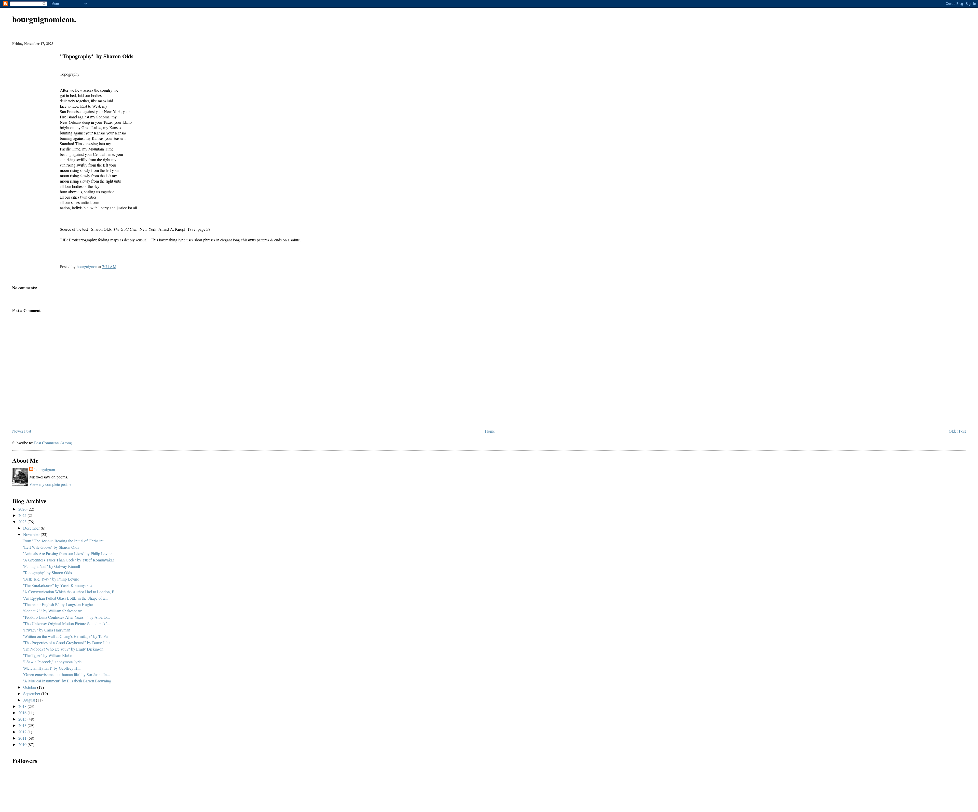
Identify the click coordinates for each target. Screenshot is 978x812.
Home (490, 431)
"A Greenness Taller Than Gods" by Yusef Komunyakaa (68, 559)
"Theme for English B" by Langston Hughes (58, 604)
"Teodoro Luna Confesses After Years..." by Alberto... (66, 617)
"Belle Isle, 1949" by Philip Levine (50, 579)
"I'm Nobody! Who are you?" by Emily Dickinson (62, 649)
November (32, 534)
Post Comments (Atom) (53, 442)
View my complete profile (50, 484)
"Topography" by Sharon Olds (47, 572)
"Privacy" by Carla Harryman (46, 629)
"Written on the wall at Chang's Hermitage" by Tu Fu (65, 636)
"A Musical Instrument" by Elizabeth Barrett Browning (66, 680)
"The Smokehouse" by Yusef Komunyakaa (57, 585)
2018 (23, 706)
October (30, 687)
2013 (23, 725)
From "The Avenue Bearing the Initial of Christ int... (64, 540)
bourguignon (44, 469)
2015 (23, 719)
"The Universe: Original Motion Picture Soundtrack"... (66, 623)
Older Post (957, 431)
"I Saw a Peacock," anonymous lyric (52, 661)
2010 (23, 744)
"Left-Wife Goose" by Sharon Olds (50, 547)
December (32, 528)
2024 (23, 515)
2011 (23, 738)
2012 (23, 731)
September (32, 693)
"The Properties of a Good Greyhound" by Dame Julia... (67, 642)
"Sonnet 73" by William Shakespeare (52, 610)
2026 (23, 509)
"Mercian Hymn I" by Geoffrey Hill (51, 668)
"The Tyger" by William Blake (47, 655)
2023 (23, 521)
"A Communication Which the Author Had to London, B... (70, 591)
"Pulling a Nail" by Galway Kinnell (51, 566)
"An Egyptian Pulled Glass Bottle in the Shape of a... (65, 598)
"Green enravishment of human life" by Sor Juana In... (66, 674)
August (29, 700)
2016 (23, 712)
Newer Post (21, 431)
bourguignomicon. (44, 19)
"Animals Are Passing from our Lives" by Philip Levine (67, 553)
